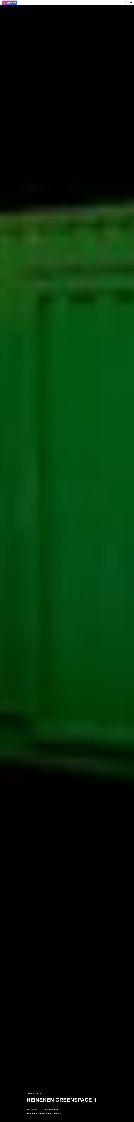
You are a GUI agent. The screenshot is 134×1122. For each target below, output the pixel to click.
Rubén (56, 1109)
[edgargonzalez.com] (9, 3)
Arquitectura (34, 1093)
